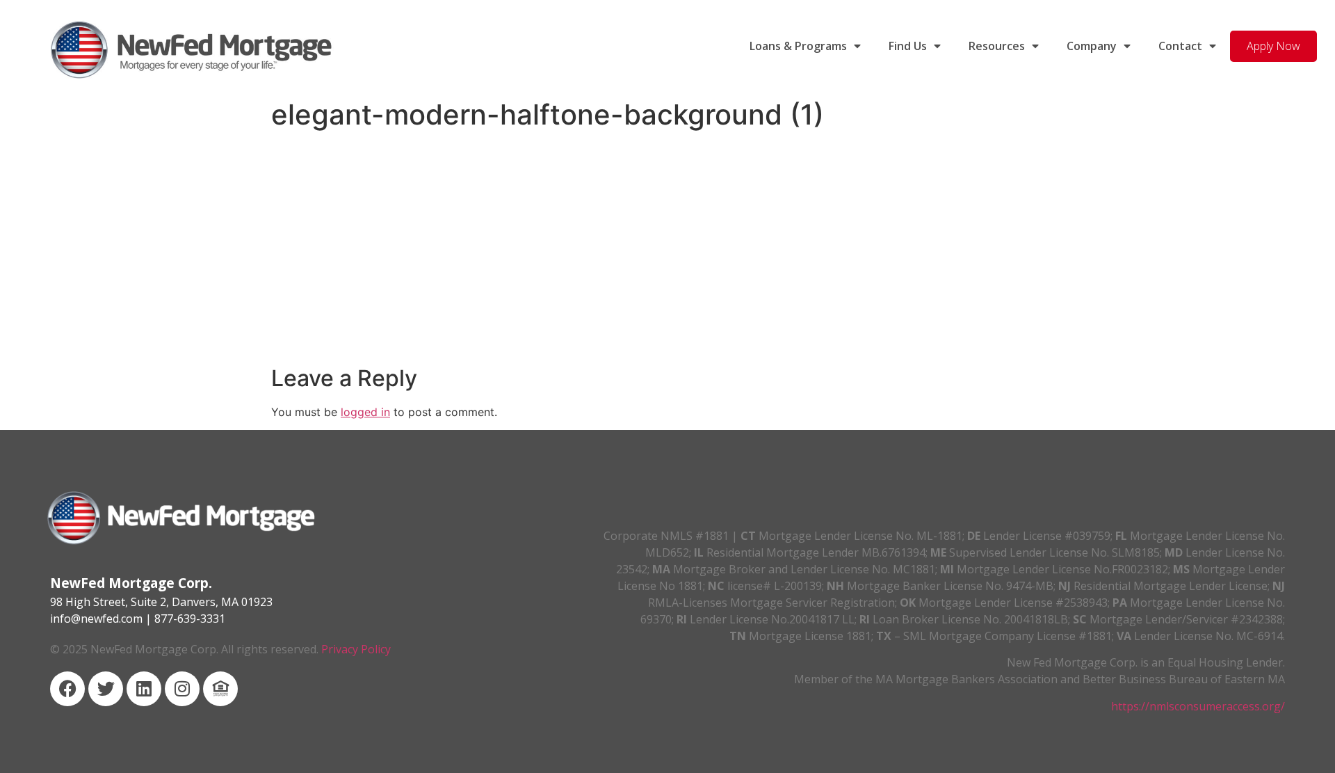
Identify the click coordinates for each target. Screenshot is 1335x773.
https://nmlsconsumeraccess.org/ (1198, 706)
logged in (365, 412)
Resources (997, 46)
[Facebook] (67, 688)
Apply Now (1273, 46)
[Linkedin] (144, 688)
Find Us (908, 46)
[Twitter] (105, 688)
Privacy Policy (356, 649)
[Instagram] (182, 688)
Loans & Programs (798, 46)
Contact (1180, 46)
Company (1092, 46)
